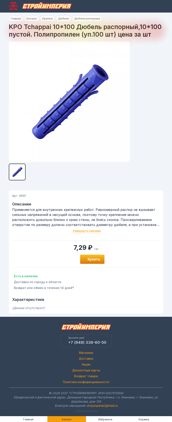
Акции (86, 364)
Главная (16, 18)
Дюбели (63, 18)
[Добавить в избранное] (72, 259)
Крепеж (47, 18)
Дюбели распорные (87, 18)
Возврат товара (86, 376)
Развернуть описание (87, 230)
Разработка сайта (86, 411)
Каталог (31, 18)
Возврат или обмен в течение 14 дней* (44, 288)
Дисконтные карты (86, 370)
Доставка (86, 358)
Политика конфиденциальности (86, 382)
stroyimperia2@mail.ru (102, 405)
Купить (94, 259)
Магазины (86, 352)
